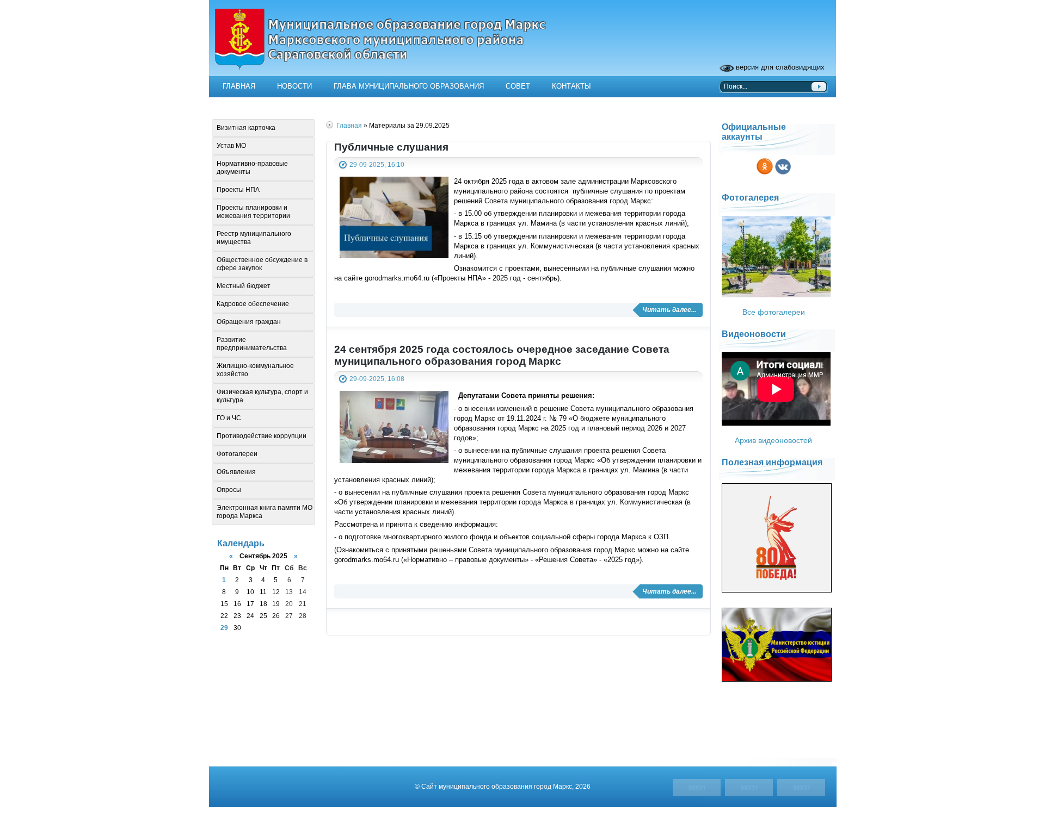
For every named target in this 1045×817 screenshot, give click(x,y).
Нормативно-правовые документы (252, 168)
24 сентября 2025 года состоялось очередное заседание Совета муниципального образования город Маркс (501, 355)
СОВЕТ (518, 86)
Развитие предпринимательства (252, 344)
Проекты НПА (238, 190)
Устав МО (231, 145)
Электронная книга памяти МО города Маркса (264, 512)
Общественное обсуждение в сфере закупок (262, 264)
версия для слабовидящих (780, 67)
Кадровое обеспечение (253, 304)
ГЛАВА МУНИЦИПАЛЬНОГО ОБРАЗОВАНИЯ (409, 86)
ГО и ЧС (229, 418)
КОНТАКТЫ (571, 86)
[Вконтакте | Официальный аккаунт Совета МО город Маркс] (783, 175)
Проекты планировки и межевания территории (253, 212)
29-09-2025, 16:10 (376, 164)
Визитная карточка (246, 128)
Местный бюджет (244, 286)
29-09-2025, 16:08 (376, 378)
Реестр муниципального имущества (254, 238)
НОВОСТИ (294, 86)
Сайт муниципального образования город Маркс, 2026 (506, 786)
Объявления (236, 472)
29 (224, 627)
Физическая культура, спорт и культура (262, 396)
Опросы (229, 490)
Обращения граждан (249, 322)
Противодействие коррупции (261, 436)
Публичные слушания (391, 147)
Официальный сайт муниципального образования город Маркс (522, 46)
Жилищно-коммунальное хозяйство (255, 370)
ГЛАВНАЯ (239, 86)
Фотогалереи (237, 454)
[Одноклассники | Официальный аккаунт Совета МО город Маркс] (764, 175)
